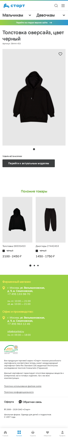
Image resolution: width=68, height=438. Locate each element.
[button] (30, 265)
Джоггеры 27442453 (47, 246)
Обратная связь (32, 402)
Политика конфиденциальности (19, 392)
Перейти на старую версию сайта (32, 22)
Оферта (9, 401)
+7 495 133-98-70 (18, 294)
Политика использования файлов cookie (22, 386)
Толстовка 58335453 (14, 246)
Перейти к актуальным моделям (28, 163)
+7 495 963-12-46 (18, 323)
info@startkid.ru (15, 331)
